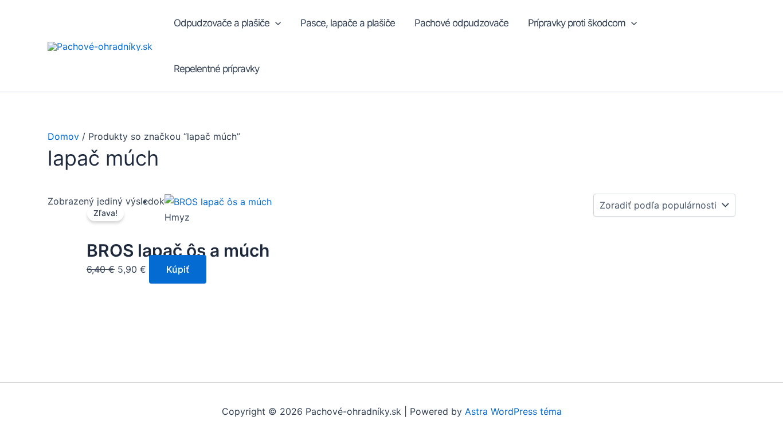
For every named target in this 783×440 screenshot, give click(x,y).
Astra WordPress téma (513, 411)
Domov (63, 136)
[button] (275, 23)
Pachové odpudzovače (461, 23)
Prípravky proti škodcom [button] (576, 23)
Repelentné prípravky (216, 68)
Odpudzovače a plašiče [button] (221, 23)
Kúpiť (177, 269)
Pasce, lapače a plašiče (347, 23)
